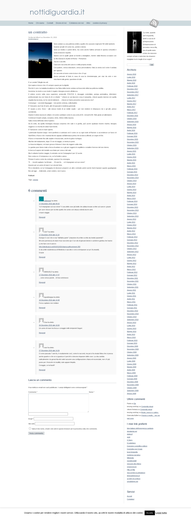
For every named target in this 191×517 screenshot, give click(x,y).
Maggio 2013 (131, 228)
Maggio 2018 (131, 80)
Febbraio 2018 (132, 86)
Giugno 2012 (131, 260)
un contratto (37, 31)
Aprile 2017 (131, 107)
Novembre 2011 (132, 281)
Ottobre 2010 (132, 317)
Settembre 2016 (132, 121)
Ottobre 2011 (131, 284)
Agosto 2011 (131, 290)
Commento (32, 392)
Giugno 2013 (131, 225)
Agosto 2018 (131, 74)
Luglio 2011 (131, 293)
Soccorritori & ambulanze (136, 473)
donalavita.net (132, 431)
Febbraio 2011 (132, 305)
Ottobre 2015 (132, 145)
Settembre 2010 (132, 319)
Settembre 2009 (132, 355)
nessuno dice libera (134, 464)
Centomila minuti (147, 406)
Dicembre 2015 (132, 139)
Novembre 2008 (133, 385)
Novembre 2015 (133, 142)
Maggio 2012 (131, 263)
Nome (91, 392)
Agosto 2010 (131, 322)
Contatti (50, 23)
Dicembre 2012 (132, 243)
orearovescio (132, 467)
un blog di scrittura (133, 479)
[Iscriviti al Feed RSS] (155, 23)
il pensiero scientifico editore (137, 446)
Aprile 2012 (131, 266)
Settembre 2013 (132, 216)
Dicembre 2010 (132, 311)
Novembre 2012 (133, 246)
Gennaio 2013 (132, 240)
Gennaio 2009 (132, 379)
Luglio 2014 (131, 186)
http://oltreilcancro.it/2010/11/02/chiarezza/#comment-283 (59, 247)
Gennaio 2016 (132, 136)
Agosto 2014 (131, 183)
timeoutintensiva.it (133, 476)
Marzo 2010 (131, 337)
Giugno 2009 (131, 364)
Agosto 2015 (131, 151)
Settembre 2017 (132, 95)
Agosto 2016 (131, 124)
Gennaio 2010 (132, 343)
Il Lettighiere (131, 443)
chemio (35, 180)
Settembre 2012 (132, 251)
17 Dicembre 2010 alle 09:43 (49, 204)
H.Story (130, 440)
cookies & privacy (100, 23)
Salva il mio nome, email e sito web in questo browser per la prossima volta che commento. (64, 429)
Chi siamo (40, 23)
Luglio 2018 (131, 77)
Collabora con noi (76, 23)
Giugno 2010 (131, 328)
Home (30, 23)
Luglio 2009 (131, 361)
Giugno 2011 (131, 296)
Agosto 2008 (131, 393)
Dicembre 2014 (132, 175)
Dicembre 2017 (132, 89)
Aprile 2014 (131, 195)
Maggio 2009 (131, 367)
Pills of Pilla (131, 470)
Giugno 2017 (131, 101)
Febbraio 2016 (132, 133)
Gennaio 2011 (132, 308)
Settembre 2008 (132, 390)
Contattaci (130, 499)
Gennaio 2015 (132, 172)
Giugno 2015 (131, 157)
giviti (128, 437)
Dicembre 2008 (132, 382)
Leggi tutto (161, 512)
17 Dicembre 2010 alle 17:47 (49, 275)
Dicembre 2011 (132, 278)
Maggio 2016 (131, 127)
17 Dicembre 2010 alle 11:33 (49, 235)
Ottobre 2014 (132, 181)
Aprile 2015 (131, 163)
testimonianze (33, 39)
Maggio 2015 (131, 160)
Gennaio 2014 (132, 204)
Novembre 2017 (133, 92)
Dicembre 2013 (132, 207)
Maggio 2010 (131, 331)
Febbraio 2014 (132, 201)
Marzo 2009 (131, 373)
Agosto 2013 (131, 219)
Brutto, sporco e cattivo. (150, 412)
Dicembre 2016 (132, 115)
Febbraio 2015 (132, 169)
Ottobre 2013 (132, 213)
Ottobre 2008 (132, 388)
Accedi (129, 496)
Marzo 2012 (131, 269)
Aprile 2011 (131, 299)
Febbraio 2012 (132, 272)
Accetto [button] (149, 513)
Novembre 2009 (133, 349)
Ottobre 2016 (132, 118)
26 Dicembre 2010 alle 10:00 (49, 325)
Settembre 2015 (132, 148)
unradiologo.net (132, 481)
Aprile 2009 (131, 370)
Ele (135, 403)
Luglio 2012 (131, 257)
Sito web (31, 424)
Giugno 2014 (131, 189)
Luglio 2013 (131, 222)
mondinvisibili (131, 461)
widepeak (47, 201)
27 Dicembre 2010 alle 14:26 (49, 350)
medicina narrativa (133, 455)
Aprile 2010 (131, 334)
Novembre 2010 (133, 314)
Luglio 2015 (131, 154)
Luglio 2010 (131, 325)
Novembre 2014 (133, 178)
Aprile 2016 (131, 130)
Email (30, 419)
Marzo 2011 (131, 302)
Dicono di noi (61, 23)
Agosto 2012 (131, 254)
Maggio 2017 (131, 104)
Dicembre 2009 (132, 346)
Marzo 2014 (131, 198)
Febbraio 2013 (132, 237)
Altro (88, 23)
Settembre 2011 (132, 287)
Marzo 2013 (131, 234)
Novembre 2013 (133, 210)
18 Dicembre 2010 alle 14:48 (49, 300)
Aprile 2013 (131, 231)
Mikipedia (130, 458)
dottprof (130, 434)
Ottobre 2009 (132, 352)
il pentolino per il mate (134, 449)
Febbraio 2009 (132, 376)
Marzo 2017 (131, 110)
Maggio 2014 (131, 192)
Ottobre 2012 (132, 248)
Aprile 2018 (131, 83)
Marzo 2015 (131, 166)
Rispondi (42, 217)
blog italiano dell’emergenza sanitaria (140, 428)
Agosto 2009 (131, 358)
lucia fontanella (132, 452)
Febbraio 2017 (132, 113)
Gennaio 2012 (132, 275)
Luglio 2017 (131, 98)
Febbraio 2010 (132, 340)
